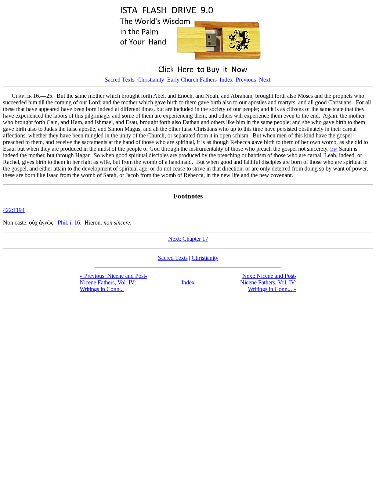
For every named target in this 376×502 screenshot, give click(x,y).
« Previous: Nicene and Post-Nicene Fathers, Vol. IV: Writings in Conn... (113, 282)
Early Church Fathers (192, 79)
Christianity (150, 79)
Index (226, 79)
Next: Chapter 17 (188, 239)
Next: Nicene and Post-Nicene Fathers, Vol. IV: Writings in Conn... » (268, 282)
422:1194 (14, 210)
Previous (246, 79)
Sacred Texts (119, 79)
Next (264, 79)
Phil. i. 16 (69, 222)
